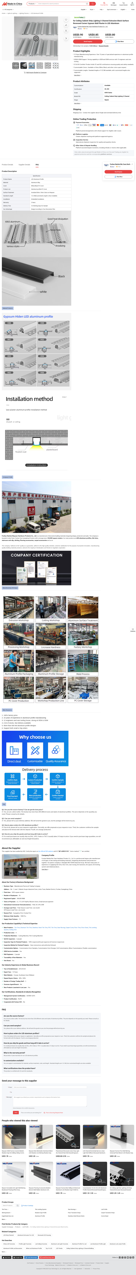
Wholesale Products (68, 1263)
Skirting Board (6, 1213)
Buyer (91, 9)
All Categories (8, 9)
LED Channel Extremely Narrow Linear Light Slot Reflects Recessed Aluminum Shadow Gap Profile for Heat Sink (94, 1153)
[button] (87, 3)
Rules (133, 9)
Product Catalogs (28, 1205)
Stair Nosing (61, 927)
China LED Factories (9, 1244)
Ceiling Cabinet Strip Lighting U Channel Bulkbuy (80, 1248)
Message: (9, 1097)
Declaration (87, 1268)
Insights (107, 1263)
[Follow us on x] (122, 1257)
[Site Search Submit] (92, 4)
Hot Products (30, 1263)
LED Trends (59, 1248)
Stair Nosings (72, 1209)
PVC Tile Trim (52, 927)
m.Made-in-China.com (72, 1265)
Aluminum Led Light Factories (59, 1244)
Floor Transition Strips (74, 1213)
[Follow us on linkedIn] (133, 1257)
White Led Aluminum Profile (34, 1248)
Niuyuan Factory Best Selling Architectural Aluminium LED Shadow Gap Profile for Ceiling (68, 1190)
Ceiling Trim (13, 930)
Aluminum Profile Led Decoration (12, 1248)
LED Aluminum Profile (37, 13)
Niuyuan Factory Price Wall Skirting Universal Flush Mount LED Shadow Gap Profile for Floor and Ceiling (121, 1153)
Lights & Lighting (12, 13)
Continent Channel (89, 1263)
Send (15, 1112)
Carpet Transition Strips (108, 1213)
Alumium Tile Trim (26, 927)
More (3, 1252)
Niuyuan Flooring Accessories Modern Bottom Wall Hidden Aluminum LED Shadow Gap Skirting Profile (40, 1190)
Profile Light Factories (25, 1244)
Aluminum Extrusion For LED (25, 1235)
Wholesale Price (79, 1263)
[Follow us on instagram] (125, 1257)
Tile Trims (4, 1209)
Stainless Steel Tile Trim (40, 927)
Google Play (17, 1257)
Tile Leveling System (40, 1209)
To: (11, 1092)
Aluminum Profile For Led (79, 1244)
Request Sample (104, 46)
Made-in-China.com (60, 1265)
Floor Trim (77, 927)
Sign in (132, 5)
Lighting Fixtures (24, 13)
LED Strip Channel (8, 1235)
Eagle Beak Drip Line (7, 1216)
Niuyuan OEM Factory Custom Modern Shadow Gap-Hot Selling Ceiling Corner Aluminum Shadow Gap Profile (13, 1153)
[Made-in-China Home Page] (12, 4)
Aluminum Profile (40, 1216)
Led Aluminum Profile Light (98, 1244)
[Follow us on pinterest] (130, 1257)
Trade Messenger (31, 1257)
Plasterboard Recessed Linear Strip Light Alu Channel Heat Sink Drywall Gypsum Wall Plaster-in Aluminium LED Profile (67, 1153)
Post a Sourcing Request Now (53, 1112)
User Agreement (78, 1268)
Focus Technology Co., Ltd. (55, 1268)
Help (101, 9)
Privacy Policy (96, 1268)
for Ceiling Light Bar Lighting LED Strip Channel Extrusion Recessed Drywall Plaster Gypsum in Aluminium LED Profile (121, 1190)
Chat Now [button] (120, 41)
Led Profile (104, 1209)
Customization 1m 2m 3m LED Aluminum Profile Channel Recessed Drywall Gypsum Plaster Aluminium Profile (95, 1190)
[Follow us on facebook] (120, 1257)
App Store (6, 1257)
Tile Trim (17, 927)
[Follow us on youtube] (128, 1257)
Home (3, 13)
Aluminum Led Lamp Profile (117, 1244)
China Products (39, 1263)
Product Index (99, 1263)
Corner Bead (104, 1216)
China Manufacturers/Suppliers (53, 1263)
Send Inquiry (88, 41)
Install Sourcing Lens (48, 1257)
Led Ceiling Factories (41, 1244)
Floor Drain (84, 927)
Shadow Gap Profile (40, 1213)
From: (10, 1087)
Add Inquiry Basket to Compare (36, 72)
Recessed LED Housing (44, 1235)
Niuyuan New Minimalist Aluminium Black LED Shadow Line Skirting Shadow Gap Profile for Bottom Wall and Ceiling (41, 1153)
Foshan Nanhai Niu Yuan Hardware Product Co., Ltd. (93, 26)
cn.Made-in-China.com (85, 1265)
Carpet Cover (70, 927)
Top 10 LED (49, 1248)
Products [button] (32, 4)
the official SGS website (45, 851)
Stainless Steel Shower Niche (76, 1216)
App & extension (111, 9)
